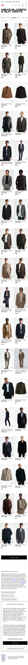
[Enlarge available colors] (2, 48)
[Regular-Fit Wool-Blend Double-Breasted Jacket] (21, 121)
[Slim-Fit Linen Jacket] (21, 297)
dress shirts (23, 582)
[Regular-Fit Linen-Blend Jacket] (21, 417)
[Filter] (26, 21)
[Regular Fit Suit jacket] (21, 533)
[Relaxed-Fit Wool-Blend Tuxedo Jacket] (21, 474)
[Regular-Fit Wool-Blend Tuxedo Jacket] (7, 446)
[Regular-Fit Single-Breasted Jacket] (7, 33)
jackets (13, 579)
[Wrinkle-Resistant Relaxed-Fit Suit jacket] (21, 358)
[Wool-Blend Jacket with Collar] (7, 297)
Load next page (14, 557)
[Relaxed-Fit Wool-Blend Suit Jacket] (21, 33)
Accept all (15, 643)
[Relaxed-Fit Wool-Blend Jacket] (21, 209)
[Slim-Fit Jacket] (21, 179)
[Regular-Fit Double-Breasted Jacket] (7, 62)
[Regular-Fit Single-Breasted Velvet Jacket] (21, 446)
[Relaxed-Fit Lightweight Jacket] (7, 238)
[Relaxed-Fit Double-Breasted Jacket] (21, 238)
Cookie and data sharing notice (15, 638)
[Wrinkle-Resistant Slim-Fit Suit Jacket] (7, 417)
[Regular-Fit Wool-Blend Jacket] (7, 388)
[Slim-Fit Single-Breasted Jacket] (7, 209)
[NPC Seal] (3, 658)
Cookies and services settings (15, 648)
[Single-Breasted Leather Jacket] (7, 121)
